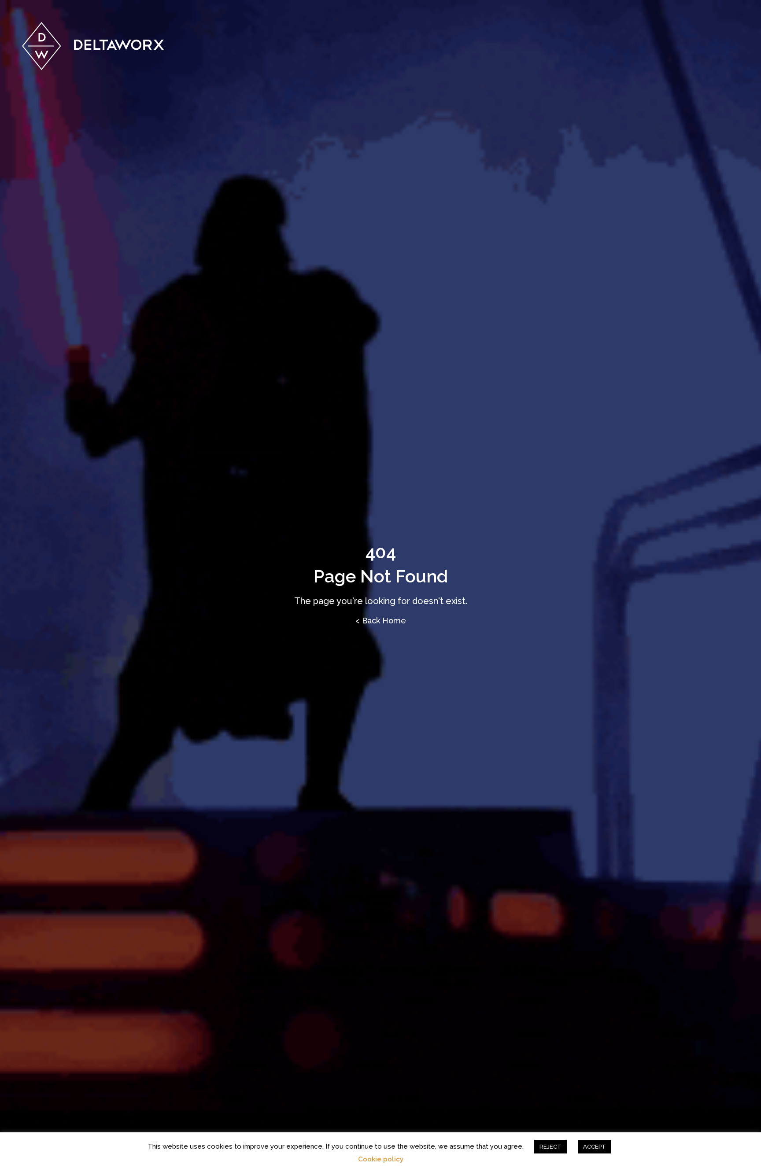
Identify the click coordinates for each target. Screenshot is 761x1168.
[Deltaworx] (93, 46)
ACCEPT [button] (594, 1146)
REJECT (550, 1146)
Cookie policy (380, 1159)
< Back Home (380, 620)
